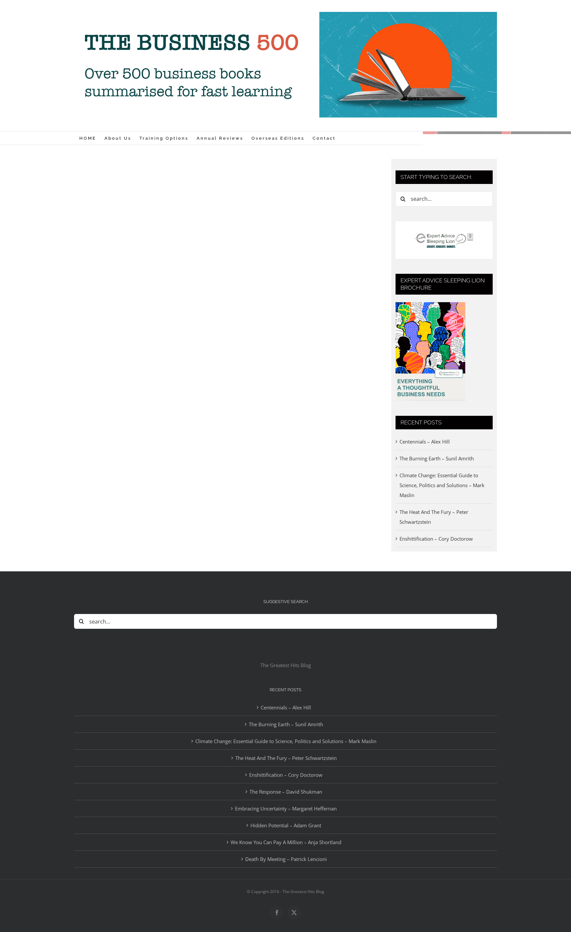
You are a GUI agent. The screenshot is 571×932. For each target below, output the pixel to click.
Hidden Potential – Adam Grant (285, 825)
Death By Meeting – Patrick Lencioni (286, 859)
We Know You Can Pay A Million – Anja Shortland (286, 842)
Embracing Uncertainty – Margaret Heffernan (286, 808)
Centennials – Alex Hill (425, 441)
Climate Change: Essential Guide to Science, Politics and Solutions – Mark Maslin (442, 485)
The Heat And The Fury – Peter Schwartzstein (286, 758)
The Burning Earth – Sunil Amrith (437, 458)
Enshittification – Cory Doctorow (436, 538)
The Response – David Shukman (285, 791)
